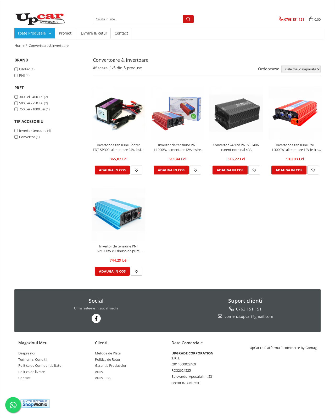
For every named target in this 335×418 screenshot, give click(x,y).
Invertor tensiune (32, 130)
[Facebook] (96, 318)
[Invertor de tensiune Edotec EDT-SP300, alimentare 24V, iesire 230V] (118, 113)
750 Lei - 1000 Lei (32, 109)
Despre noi (26, 353)
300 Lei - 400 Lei (31, 96)
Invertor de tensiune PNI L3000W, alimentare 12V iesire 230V (295, 147)
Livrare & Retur (94, 33)
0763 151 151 (248, 309)
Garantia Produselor (110, 365)
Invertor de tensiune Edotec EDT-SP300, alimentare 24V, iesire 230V (118, 147)
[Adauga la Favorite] (136, 170)
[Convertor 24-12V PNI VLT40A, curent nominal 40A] (236, 113)
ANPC (99, 371)
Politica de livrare (31, 371)
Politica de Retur (107, 359)
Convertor (27, 136)
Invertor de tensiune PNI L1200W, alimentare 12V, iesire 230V (177, 147)
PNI (22, 75)
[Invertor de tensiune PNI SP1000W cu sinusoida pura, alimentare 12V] (118, 214)
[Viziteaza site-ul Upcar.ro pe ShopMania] (35, 403)
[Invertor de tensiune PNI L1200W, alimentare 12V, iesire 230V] (177, 113)
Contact (121, 33)
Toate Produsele (32, 33)
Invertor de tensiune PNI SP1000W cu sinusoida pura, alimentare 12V (118, 248)
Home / (21, 45)
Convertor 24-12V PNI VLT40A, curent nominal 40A (236, 147)
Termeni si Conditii (32, 359)
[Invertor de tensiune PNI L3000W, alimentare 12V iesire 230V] (295, 113)
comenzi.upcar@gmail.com (248, 316)
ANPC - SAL (103, 377)
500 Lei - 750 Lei (31, 103)
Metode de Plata (108, 353)
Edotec (24, 69)
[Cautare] (188, 19)
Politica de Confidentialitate (39, 365)
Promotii (66, 33)
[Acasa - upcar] (40, 19)
